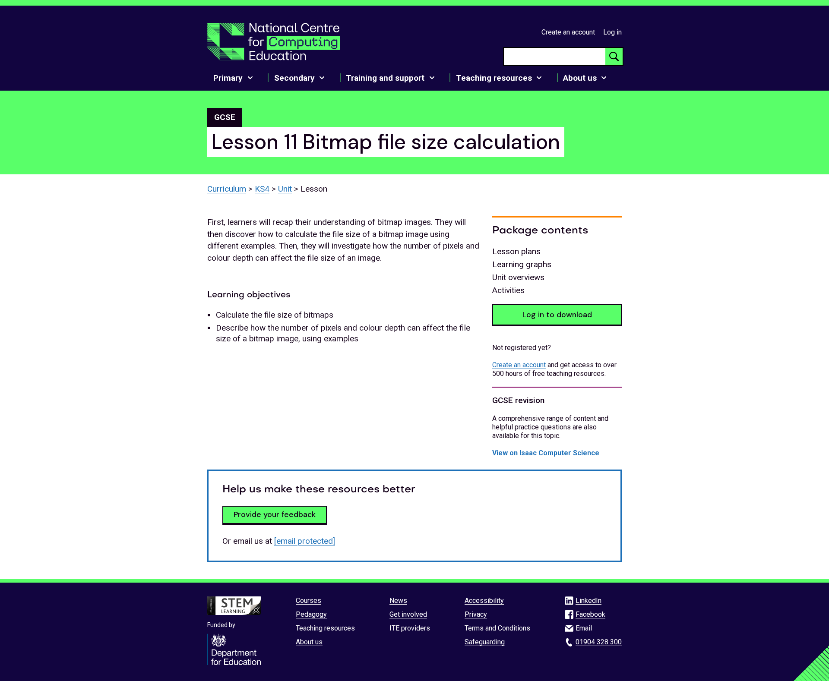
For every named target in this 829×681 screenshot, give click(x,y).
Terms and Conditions (497, 628)
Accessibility (484, 600)
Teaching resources (325, 628)
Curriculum (226, 189)
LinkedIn (588, 600)
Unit (285, 189)
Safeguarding (485, 642)
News (398, 600)
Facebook (590, 614)
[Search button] (614, 56)
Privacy (476, 614)
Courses (308, 600)
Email (584, 628)
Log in (612, 32)
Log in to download (557, 314)
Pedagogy (311, 614)
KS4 (262, 189)
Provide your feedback (275, 514)
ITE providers (409, 628)
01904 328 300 (599, 642)
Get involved (408, 614)
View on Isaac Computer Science (545, 453)
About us (309, 642)
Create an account (568, 32)
